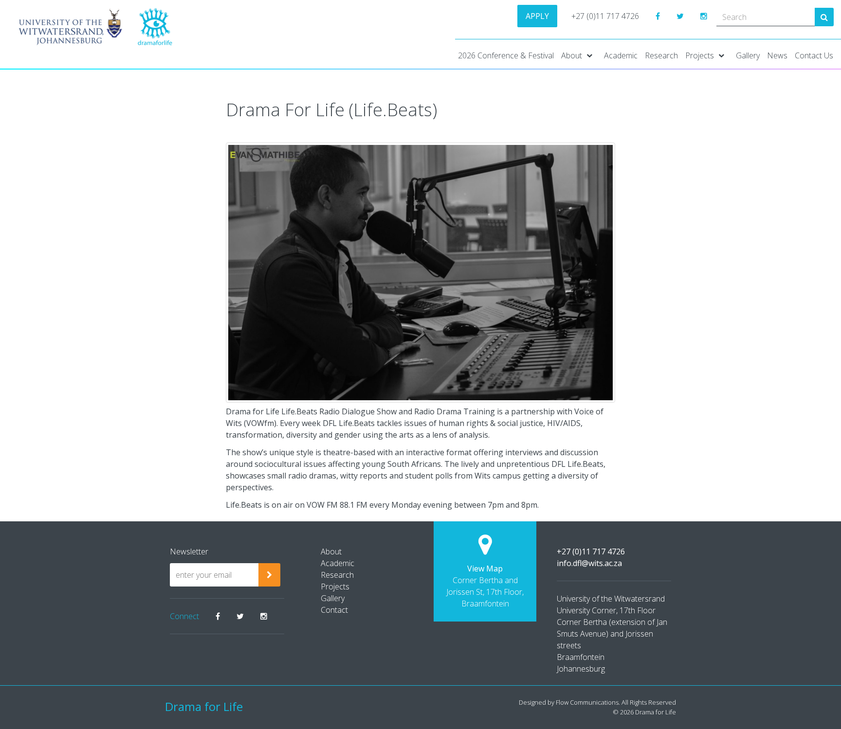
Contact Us (814, 55)
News (777, 55)
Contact (334, 610)
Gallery (748, 55)
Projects (699, 55)
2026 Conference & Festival (506, 55)
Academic (621, 55)
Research (661, 55)
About (571, 55)
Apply (537, 16)
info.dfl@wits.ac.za (589, 563)
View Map (485, 568)
